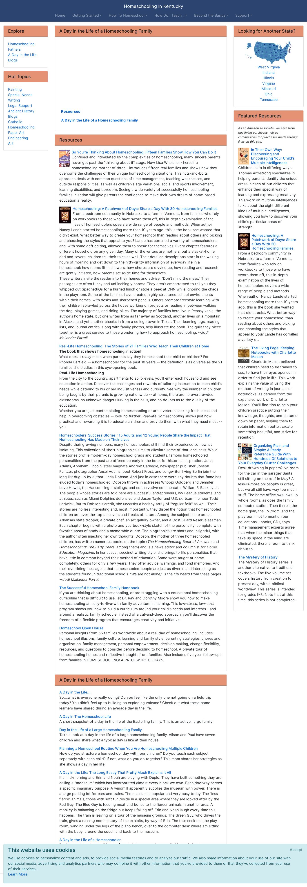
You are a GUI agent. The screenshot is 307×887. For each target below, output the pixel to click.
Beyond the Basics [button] (209, 15)
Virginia (268, 83)
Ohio (269, 94)
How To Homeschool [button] (127, 15)
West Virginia (269, 67)
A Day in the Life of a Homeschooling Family (99, 120)
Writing (14, 100)
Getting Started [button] (85, 15)
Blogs (13, 60)
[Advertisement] (140, 74)
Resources (70, 111)
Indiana (269, 72)
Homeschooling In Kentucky (153, 6)
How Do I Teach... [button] (169, 15)
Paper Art (16, 132)
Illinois (268, 78)
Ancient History (21, 111)
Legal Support (20, 105)
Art (10, 143)
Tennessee (269, 99)
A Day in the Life (22, 54)
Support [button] (242, 15)
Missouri (269, 88)
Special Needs (20, 94)
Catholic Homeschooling (21, 124)
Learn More (17, 874)
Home (60, 15)
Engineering (18, 138)
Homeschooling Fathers (21, 47)
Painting (15, 89)
